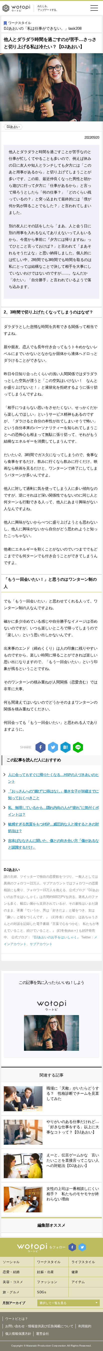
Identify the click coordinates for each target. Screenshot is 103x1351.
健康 (75, 1272)
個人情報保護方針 (18, 1334)
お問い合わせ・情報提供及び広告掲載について (39, 1326)
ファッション (47, 1282)
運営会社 (42, 1334)
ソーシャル (11, 1262)
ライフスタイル (83, 1262)
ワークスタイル (19, 23)
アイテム (78, 1282)
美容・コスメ (13, 1282)
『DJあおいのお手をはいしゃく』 (55, 937)
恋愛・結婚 (11, 1272)
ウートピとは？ (16, 1319)
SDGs (41, 1292)
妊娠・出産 (45, 1272)
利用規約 (84, 1326)
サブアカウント (41, 944)
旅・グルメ (11, 1292)
